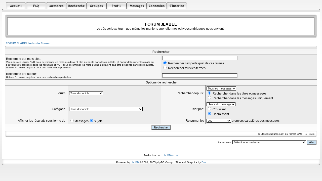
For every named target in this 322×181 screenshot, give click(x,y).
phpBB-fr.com (170, 155)
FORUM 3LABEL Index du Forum (28, 43)
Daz (204, 162)
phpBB (135, 162)
